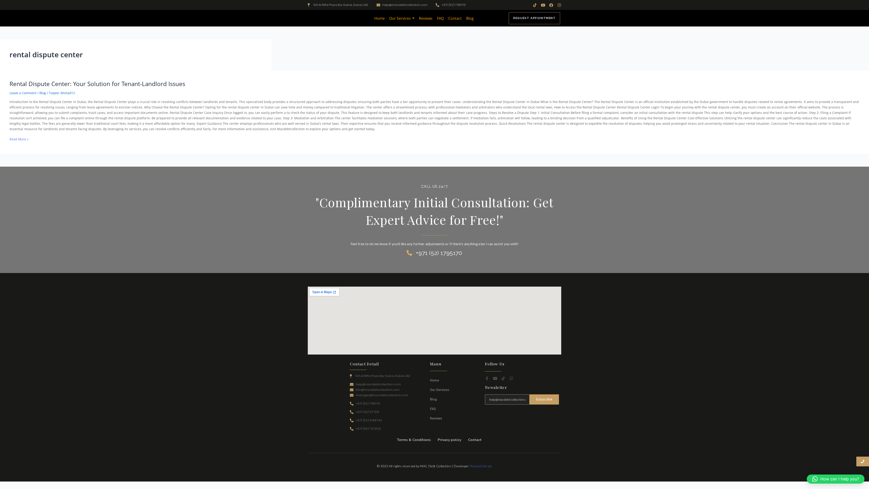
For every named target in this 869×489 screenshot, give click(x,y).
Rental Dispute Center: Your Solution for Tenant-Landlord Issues (97, 84)
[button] (835, 479)
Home (434, 380)
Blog (42, 93)
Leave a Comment (23, 93)
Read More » (19, 139)
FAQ (433, 409)
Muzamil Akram (481, 466)
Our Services (439, 390)
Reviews (436, 418)
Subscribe (544, 399)
